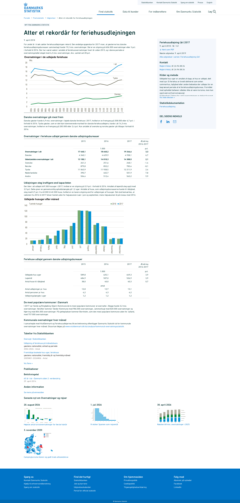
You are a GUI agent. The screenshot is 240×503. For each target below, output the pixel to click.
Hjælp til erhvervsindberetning (37, 483)
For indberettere (157, 11)
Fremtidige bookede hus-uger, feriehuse (47, 355)
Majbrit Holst (165, 66)
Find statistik (106, 11)
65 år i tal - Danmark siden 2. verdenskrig (42, 378)
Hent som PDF (168, 49)
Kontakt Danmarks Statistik (167, 2)
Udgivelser (51, 18)
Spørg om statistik (187, 2)
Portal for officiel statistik (85, 490)
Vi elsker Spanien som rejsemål (104, 424)
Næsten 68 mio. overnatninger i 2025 (173, 424)
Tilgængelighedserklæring (135, 487)
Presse (200, 2)
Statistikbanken (147, 2)
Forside (27, 18)
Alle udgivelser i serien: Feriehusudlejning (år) (180, 57)
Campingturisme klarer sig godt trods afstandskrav (46, 457)
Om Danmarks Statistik (188, 11)
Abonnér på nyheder (183, 480)
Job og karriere (80, 483)
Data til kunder (130, 11)
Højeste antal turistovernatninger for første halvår (45, 424)
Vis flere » (28, 363)
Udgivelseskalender (82, 487)
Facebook (178, 483)
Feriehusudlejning (167, 106)
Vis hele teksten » (167, 97)
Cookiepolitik (129, 483)
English (209, 2)
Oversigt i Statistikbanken (35, 339)
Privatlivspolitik (130, 480)
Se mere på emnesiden (34, 392)
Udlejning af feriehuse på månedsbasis (41, 346)
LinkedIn (177, 487)
